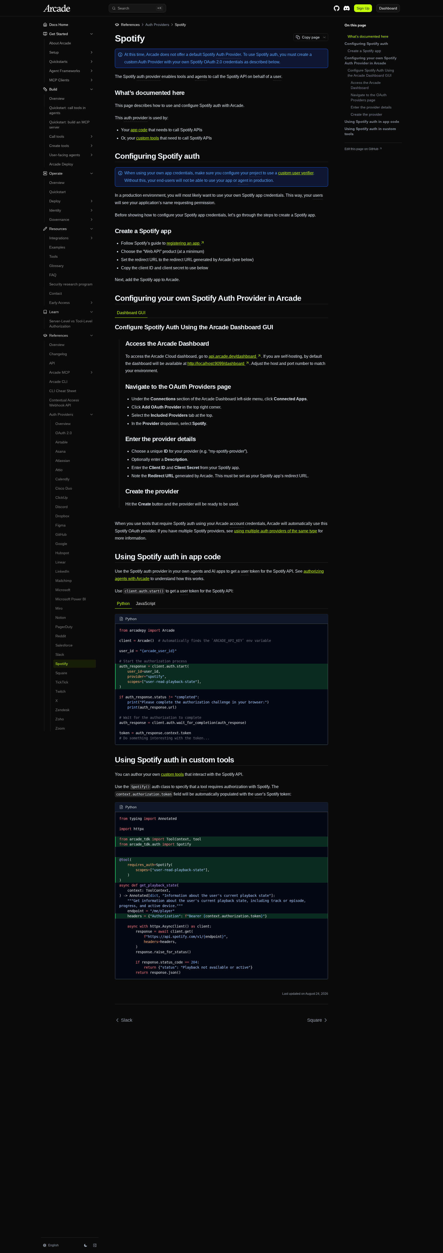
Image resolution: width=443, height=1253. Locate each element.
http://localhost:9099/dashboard (215, 363)
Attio (59, 470)
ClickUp (61, 497)
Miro (59, 608)
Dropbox (62, 516)
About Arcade (60, 43)
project (255, 173)
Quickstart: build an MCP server (69, 124)
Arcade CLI (58, 382)
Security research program (71, 284)
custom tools (147, 138)
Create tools (59, 146)
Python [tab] (123, 603)
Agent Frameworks (64, 71)
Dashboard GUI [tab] (131, 313)
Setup (54, 52)
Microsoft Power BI (70, 599)
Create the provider (366, 114)
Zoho (59, 719)
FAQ (52, 275)
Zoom (60, 728)
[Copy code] (320, 629)
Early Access (59, 303)
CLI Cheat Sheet (62, 391)
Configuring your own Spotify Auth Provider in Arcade (371, 60)
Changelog (58, 354)
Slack (59, 654)
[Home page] (64, 8)
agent (243, 180)
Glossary (56, 266)
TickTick (61, 682)
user (277, 76)
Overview (56, 98)
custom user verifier (295, 173)
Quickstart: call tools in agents (67, 110)
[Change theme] (85, 1245)
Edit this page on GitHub (361, 149)
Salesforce (64, 645)
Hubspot (62, 553)
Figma (60, 525)
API (52, 363)
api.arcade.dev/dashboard (232, 356)
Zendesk (62, 710)
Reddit (60, 636)
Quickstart (57, 192)
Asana (60, 451)
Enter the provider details (371, 107)
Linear (60, 562)
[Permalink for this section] (188, 92)
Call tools (56, 136)
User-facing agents (64, 155)
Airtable (61, 442)
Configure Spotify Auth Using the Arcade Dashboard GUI (371, 72)
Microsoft (62, 590)
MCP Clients (59, 80)
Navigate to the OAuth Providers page (369, 97)
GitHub (61, 534)
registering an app (183, 243)
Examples (57, 247)
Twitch (60, 691)
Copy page (311, 37)
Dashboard (388, 8)
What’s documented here (368, 36)
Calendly (62, 479)
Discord (61, 507)
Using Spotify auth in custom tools (370, 131)
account (237, 523)
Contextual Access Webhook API (64, 402)
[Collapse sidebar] (94, 1245)
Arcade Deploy (61, 164)
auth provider (148, 76)
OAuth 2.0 (63, 433)
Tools (53, 256)
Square (61, 673)
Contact (55, 293)
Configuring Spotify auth (366, 44)
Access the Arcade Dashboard (366, 85)
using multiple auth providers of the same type (275, 531)
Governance (59, 219)
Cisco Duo (63, 488)
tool (203, 786)
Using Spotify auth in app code (372, 122)
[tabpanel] (221, 432)
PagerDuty (64, 627)
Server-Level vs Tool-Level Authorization (70, 323)
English (53, 1245)
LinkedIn (62, 571)
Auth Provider (228, 54)
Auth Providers (61, 414)
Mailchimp (63, 581)
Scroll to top (353, 155)
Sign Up (363, 8)
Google (61, 544)
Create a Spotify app (364, 51)
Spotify (61, 664)
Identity (55, 210)
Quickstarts (58, 61)
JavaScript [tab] (145, 603)
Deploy (55, 201)
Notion (60, 617)
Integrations (58, 238)
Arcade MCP (59, 372)
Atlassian (62, 461)
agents (201, 76)
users (318, 195)
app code (138, 130)
